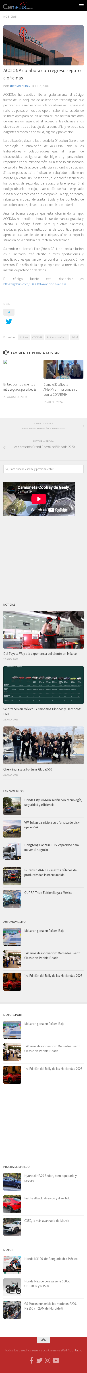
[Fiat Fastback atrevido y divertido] (12, 1204)
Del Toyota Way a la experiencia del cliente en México (40, 653)
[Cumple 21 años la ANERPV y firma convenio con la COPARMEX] (63, 369)
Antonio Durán (20, 86)
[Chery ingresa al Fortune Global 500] (43, 745)
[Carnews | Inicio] (23, 5)
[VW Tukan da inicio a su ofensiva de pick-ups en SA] (12, 829)
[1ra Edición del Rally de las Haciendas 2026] (12, 982)
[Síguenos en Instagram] (47, 1360)
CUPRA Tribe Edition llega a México (48, 892)
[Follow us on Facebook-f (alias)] (31, 1360)
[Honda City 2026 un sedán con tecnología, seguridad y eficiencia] (12, 806)
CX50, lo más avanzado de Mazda (46, 1221)
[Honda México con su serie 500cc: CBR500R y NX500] (12, 1287)
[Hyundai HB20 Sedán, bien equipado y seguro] (12, 1182)
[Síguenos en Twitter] (39, 1360)
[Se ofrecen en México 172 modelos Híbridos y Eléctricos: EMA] (43, 685)
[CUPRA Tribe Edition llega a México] (12, 899)
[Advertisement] (43, 557)
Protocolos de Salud (57, 337)
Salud (75, 337)
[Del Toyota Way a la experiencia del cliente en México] (43, 630)
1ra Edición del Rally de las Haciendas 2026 (53, 975)
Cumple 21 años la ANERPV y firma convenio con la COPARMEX (60, 389)
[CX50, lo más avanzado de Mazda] (12, 1227)
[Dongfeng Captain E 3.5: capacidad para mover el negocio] (12, 852)
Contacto (75, 1350)
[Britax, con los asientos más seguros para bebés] (23, 369)
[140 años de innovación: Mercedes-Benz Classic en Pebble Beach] (12, 959)
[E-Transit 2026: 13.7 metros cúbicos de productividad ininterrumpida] (12, 876)
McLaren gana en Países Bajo (44, 931)
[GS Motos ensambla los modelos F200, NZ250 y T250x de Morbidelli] (12, 1310)
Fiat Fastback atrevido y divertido (47, 1198)
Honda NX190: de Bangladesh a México (51, 1259)
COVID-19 (37, 337)
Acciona (24, 337)
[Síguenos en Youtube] (55, 1360)
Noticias (10, 16)
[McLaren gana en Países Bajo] (12, 937)
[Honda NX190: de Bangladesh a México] (12, 1265)
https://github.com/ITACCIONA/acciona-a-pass (34, 284)
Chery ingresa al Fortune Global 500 (27, 769)
